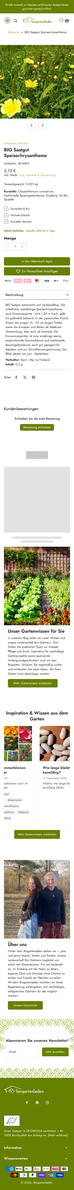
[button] (37, 261)
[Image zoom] (37, 82)
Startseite (13, 32)
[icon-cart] (65, 20)
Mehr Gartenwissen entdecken (37, 834)
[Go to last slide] (31, 125)
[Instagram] (47, 1102)
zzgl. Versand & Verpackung (37, 175)
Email (12, 1052)
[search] (15, 20)
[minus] (8, 246)
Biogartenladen (42, 1182)
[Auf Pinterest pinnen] (33, 377)
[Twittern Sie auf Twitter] (25, 377)
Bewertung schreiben (37, 427)
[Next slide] (42, 125)
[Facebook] (26, 1102)
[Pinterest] (37, 1102)
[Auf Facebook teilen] (16, 377)
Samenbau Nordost (16, 143)
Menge (10, 238)
